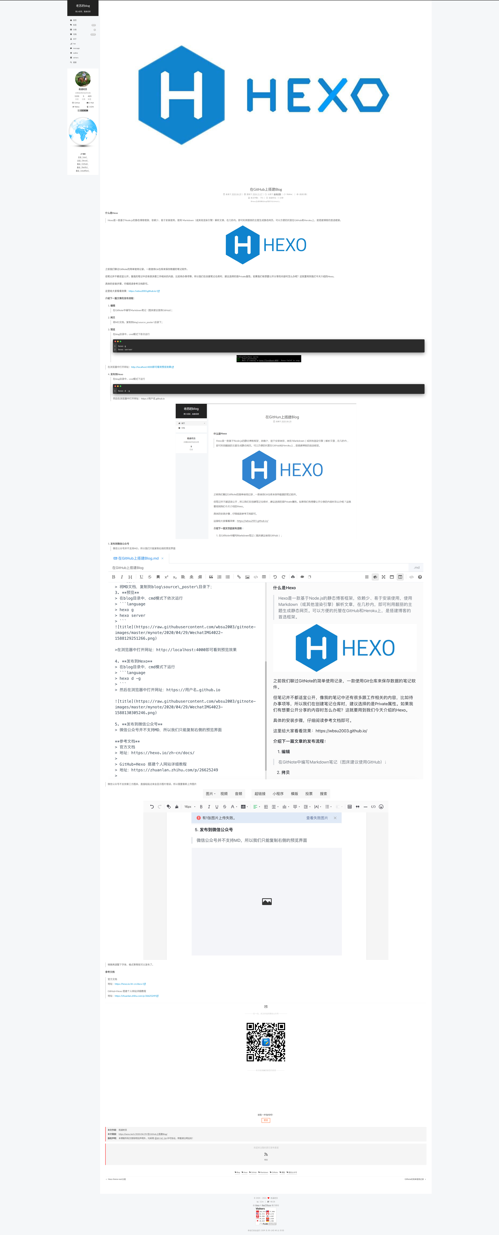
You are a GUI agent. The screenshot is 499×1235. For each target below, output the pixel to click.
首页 (75, 20)
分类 (84, 30)
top (74, 44)
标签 (84, 25)
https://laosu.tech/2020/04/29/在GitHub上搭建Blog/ (143, 1134)
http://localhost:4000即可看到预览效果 (151, 367)
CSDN (91, 107)
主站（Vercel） (83, 161)
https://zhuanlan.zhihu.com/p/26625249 (135, 996)
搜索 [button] (75, 62)
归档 (84, 34)
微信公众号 (292, 1172)
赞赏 (266, 1120)
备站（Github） (83, 164)
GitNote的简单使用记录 (414, 1179)
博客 (283, 1172)
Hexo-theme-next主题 (116, 1179)
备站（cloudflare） (83, 171)
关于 (75, 39)
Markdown (264, 1172)
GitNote (274, 1172)
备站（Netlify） (83, 167)
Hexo (245, 1172)
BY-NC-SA (162, 1138)
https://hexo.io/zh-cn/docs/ (129, 984)
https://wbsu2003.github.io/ (143, 291)
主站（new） (83, 157)
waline (75, 53)
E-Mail (91, 103)
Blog (238, 1172)
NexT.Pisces (266, 1205)
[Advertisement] (266, 1090)
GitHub (77, 103)
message (76, 48)
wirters (75, 58)
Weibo (77, 107)
